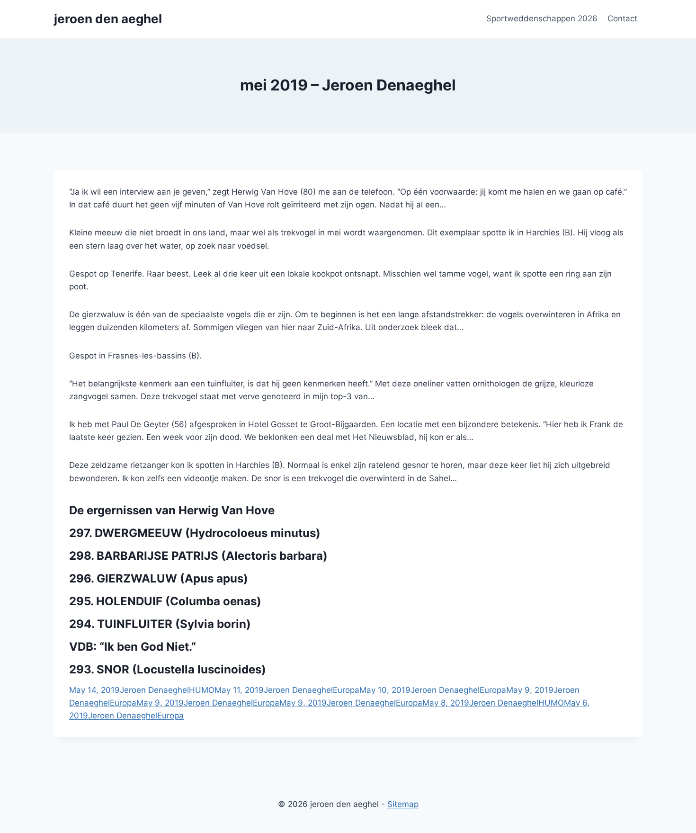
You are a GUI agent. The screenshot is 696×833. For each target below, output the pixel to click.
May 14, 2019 (94, 690)
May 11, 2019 (239, 690)
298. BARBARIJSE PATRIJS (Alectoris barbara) (198, 556)
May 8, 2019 (445, 703)
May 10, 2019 (384, 690)
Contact (622, 18)
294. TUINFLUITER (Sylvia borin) (160, 624)
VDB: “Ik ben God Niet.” (132, 647)
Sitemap (403, 804)
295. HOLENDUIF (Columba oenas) (165, 601)
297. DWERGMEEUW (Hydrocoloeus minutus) (195, 533)
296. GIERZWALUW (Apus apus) (158, 578)
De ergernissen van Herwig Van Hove (172, 510)
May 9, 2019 (529, 690)
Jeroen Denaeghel (154, 690)
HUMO (201, 690)
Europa (346, 690)
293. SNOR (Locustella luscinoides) (167, 669)
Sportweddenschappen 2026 (542, 18)
